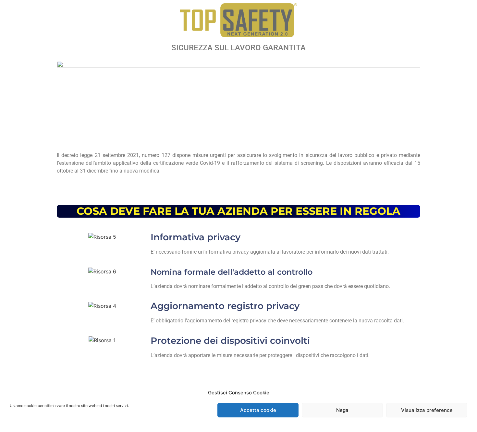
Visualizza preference (427, 410)
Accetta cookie (258, 410)
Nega (342, 410)
